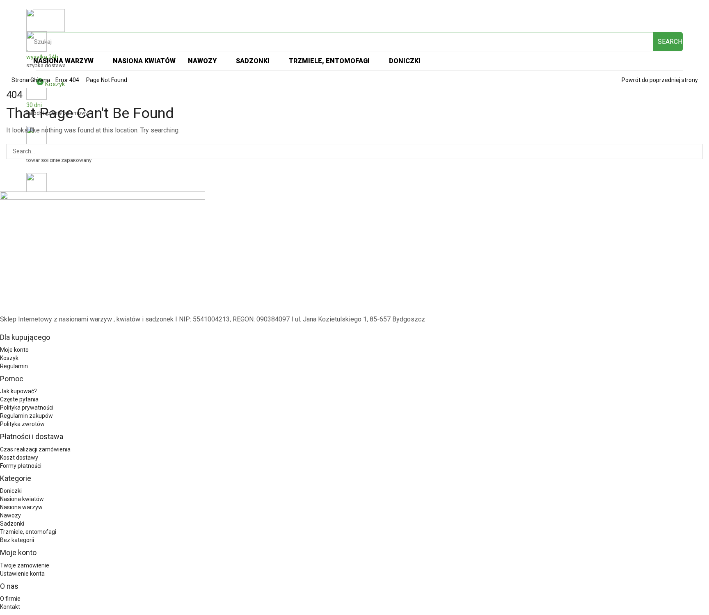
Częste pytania (19, 399)
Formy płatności (20, 465)
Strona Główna (30, 80)
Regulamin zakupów (26, 415)
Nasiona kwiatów (22, 499)
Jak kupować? (18, 391)
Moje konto (14, 349)
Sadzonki (12, 523)
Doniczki (11, 490)
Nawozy (10, 515)
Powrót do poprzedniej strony (660, 80)
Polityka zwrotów (22, 424)
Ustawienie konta (22, 573)
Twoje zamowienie (24, 565)
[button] (31, 71)
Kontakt (10, 607)
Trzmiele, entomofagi (28, 531)
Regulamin (14, 366)
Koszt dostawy (19, 457)
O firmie (10, 598)
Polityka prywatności (26, 407)
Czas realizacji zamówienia (35, 449)
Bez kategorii (17, 540)
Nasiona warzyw (21, 507)
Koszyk (9, 358)
